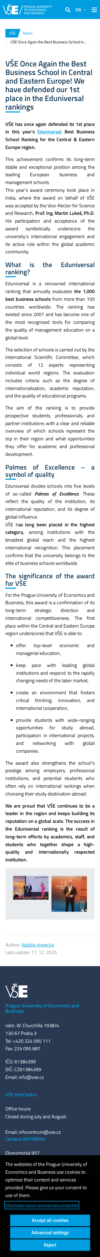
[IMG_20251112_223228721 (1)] (69, 894)
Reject (50, 1244)
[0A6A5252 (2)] (31, 888)
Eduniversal (49, 131)
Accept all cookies (50, 1220)
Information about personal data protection (41, 1205)
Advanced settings (50, 1232)
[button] (68, 9)
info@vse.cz (31, 1077)
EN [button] (78, 9)
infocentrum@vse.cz (40, 1132)
